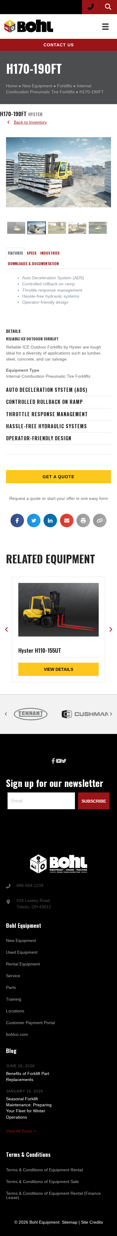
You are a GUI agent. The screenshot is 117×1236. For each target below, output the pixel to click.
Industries (50, 253)
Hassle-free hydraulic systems (46, 426)
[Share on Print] (83, 520)
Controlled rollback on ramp (44, 401)
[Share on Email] (67, 520)
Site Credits (92, 1222)
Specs (32, 253)
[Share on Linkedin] (50, 520)
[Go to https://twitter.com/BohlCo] (64, 761)
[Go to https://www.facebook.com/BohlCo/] (53, 761)
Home (11, 85)
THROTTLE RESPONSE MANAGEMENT (47, 414)
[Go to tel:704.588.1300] (58, 886)
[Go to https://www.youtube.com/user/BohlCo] (58, 761)
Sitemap (69, 1222)
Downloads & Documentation (33, 263)
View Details (58, 669)
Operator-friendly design (38, 438)
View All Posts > (21, 1131)
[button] (58, 45)
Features (15, 253)
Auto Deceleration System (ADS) (46, 389)
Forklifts (64, 85)
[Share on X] (33, 520)
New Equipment (37, 85)
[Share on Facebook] (17, 520)
